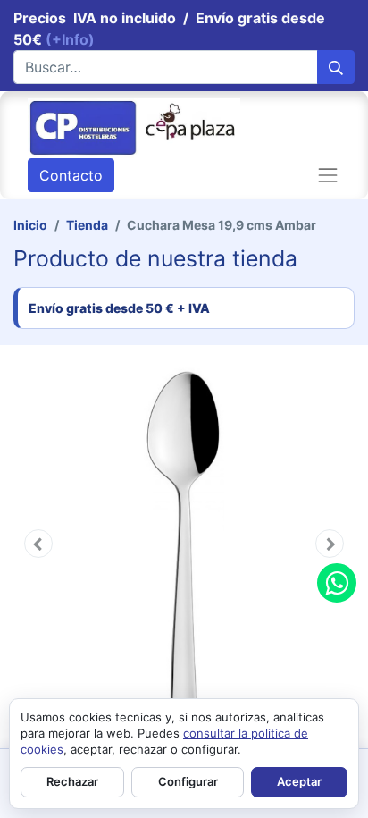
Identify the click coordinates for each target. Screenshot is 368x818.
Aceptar (299, 781)
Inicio (30, 224)
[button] (38, 543)
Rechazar (72, 781)
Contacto (71, 175)
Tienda (87, 224)
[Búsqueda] (336, 67)
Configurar (188, 781)
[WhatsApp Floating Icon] (336, 583)
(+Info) (70, 39)
